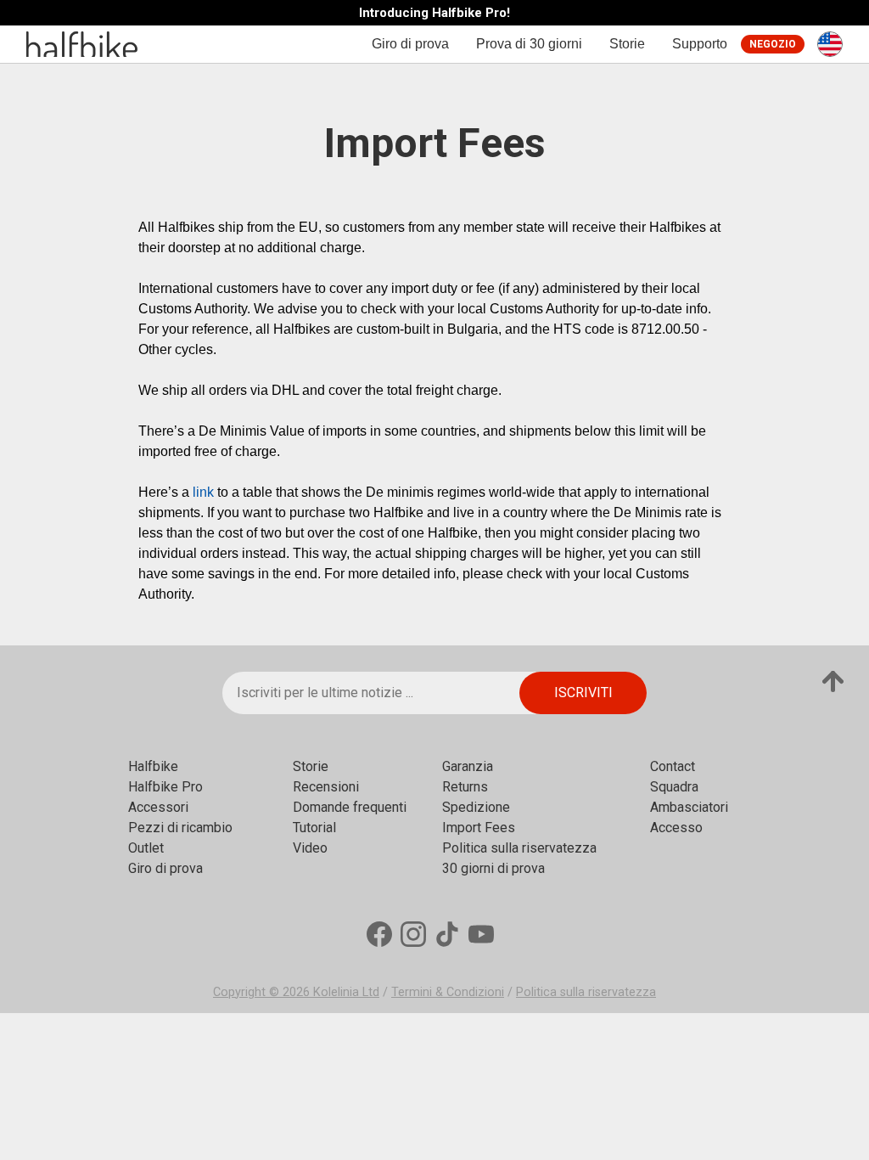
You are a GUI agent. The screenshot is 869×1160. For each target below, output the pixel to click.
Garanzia (467, 766)
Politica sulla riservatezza (519, 848)
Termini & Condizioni (447, 992)
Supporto (699, 44)
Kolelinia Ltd (346, 992)
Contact (672, 766)
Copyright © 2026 (263, 992)
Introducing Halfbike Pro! (434, 13)
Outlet (146, 848)
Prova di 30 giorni (529, 44)
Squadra (674, 787)
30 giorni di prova (493, 868)
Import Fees (478, 827)
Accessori (158, 807)
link (203, 492)
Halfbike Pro (165, 787)
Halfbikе (153, 766)
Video (310, 848)
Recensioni (326, 787)
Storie (627, 44)
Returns (465, 787)
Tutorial (314, 827)
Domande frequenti (349, 807)
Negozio (772, 44)
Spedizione (476, 807)
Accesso (676, 827)
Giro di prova (410, 44)
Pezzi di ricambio (180, 827)
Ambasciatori (689, 807)
